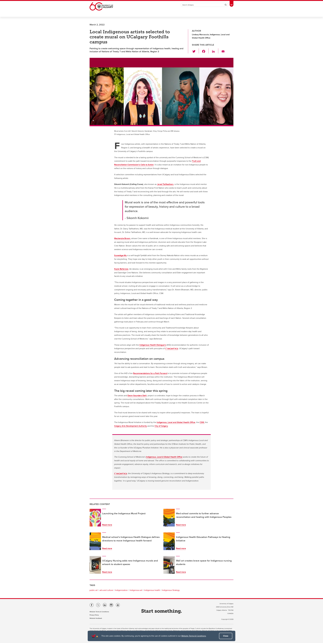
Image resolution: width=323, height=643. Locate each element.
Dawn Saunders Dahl (137, 395)
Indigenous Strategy (171, 590)
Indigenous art (136, 590)
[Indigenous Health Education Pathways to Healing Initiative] (169, 541)
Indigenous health (152, 590)
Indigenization (121, 590)
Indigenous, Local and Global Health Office (176, 422)
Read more (107, 524)
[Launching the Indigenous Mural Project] (95, 517)
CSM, (202, 422)
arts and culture (106, 590)
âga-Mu (123, 255)
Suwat (117, 255)
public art (93, 590)
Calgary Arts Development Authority (130, 426)
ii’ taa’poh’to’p (171, 348)
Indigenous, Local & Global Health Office (164, 456)
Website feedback (96, 618)
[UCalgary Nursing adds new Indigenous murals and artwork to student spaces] (95, 565)
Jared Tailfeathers (165, 184)
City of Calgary (161, 426)
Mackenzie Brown (122, 238)
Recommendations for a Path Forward (150, 373)
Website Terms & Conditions (193, 635)
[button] (195, 50)
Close (225, 635)
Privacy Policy (94, 615)
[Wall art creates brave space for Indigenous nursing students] (169, 565)
